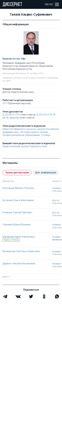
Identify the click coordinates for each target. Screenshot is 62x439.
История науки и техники (34, 132)
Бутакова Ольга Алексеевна (18, 200)
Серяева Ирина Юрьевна (17, 224)
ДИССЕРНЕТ (12, 4)
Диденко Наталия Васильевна (19, 263)
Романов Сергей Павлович (17, 212)
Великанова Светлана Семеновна (21, 251)
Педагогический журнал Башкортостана (25, 146)
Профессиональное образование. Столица (26, 135)
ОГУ (5, 103)
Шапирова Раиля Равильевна (19, 236)
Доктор (55, 200)
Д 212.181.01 (9, 114)
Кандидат (56, 188)
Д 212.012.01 (43, 114)
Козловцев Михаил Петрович (18, 188)
